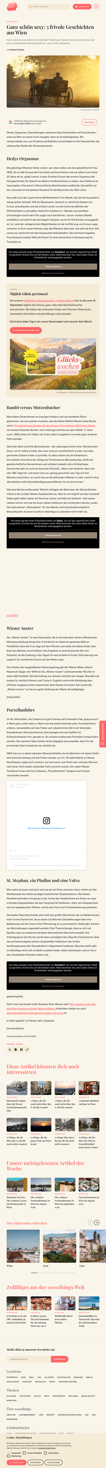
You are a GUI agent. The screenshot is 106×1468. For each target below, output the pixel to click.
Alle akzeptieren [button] (16, 1462)
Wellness (73, 1396)
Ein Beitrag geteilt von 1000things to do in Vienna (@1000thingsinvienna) (46, 865)
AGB (86, 1415)
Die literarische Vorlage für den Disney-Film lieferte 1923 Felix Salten (54, 425)
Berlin (89, 1377)
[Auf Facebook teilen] (21, 1049)
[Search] (29, 6)
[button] (27, 1049)
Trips (46, 1396)
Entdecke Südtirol (68, 1382)
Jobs (41, 1415)
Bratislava (40, 1382)
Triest (52, 1382)
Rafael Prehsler (17, 50)
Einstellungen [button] (53, 1462)
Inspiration (12, 21)
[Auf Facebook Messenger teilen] (15, 1049)
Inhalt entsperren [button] (53, 266)
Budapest (27, 1382)
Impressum (12, 1419)
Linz (39, 1377)
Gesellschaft (88, 1396)
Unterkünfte (58, 1396)
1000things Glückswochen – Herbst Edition (49, 300)
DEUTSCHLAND (63, 1377)
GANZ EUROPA (13, 1382)
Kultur (37, 1396)
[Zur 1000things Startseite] (12, 6)
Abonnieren (60, 1359)
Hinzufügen (89, 122)
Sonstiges (12, 1401)
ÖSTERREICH (12, 1377)
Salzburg (49, 1377)
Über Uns (11, 1415)
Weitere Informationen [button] (53, 273)
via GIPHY (12, 615)
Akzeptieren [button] (35, 1462)
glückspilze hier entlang (26, 330)
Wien (23, 1377)
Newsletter (84, 6)
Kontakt (51, 1415)
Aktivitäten (25, 1396)
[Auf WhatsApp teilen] (10, 1049)
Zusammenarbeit (27, 1415)
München (78, 1377)
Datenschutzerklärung (69, 1415)
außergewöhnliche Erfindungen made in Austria (35, 1013)
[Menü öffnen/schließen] (96, 6)
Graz (31, 1377)
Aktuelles (83, 1194)
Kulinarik (11, 1396)
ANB (94, 1415)
